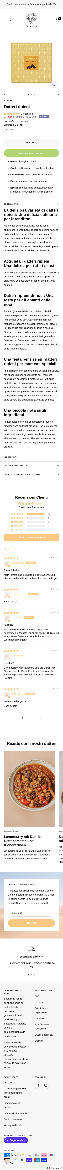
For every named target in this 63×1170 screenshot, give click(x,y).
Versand (25, 121)
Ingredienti (10, 457)
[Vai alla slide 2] (31, 94)
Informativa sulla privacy (12, 1105)
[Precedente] (5, 94)
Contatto (39, 1018)
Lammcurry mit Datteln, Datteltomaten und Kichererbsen (23, 841)
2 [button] (27, 718)
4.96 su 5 (40, 503)
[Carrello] (57, 20)
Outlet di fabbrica (43, 1034)
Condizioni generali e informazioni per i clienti (15, 1092)
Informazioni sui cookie (16, 1113)
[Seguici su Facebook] (38, 1085)
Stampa (39, 1040)
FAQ (37, 996)
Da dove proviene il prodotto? (22, 474)
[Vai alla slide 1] (28, 94)
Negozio (39, 1002)
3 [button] (32, 718)
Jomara (8, 100)
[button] (11, 113)
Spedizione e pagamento (41, 1010)
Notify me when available (31, 153)
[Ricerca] (11, 20)
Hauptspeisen (11, 831)
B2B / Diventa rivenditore (42, 1026)
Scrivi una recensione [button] (31, 537)
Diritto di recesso (13, 1119)
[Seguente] (57, 94)
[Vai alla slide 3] (34, 94)
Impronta (8, 1082)
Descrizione (11, 204)
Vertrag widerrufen (13, 1125)
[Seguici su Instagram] (45, 1085)
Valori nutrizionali (15, 466)
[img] (11, 558)
